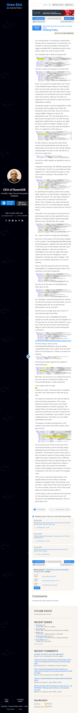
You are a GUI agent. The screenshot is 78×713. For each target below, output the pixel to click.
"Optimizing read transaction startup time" (51, 571)
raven (67, 509)
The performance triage (49, 585)
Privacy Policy (10, 709)
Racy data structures (48, 576)
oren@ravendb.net (8, 215)
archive (69, 5)
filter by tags (59, 5)
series (40, 21)
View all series (38, 644)
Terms (20, 709)
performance (60, 509)
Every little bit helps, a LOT (50, 580)
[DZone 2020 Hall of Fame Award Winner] (22, 203)
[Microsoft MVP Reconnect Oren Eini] (8, 203)
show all (37, 588)
